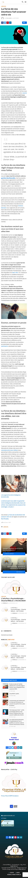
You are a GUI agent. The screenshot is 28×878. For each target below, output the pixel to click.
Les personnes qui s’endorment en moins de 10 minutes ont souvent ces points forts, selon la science (17, 703)
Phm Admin (9, 18)
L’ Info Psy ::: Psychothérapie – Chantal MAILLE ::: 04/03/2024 (18, 644)
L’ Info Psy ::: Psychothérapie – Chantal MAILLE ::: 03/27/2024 (18, 656)
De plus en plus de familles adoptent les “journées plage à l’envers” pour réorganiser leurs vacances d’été (17, 686)
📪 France (3, 818)
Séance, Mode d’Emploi (14, 874)
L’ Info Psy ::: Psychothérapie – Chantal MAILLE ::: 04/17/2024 (18, 609)
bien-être (15, 272)
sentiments (4, 346)
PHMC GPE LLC (14, 866)
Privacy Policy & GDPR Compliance (10, 796)
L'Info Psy (3, 6)
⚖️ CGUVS (11, 872)
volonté (24, 93)
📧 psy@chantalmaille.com (8, 815)
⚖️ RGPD (17, 872)
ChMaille (5, 603)
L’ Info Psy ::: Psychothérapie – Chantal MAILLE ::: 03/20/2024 (18, 667)
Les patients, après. (14, 693)
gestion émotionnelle (8, 178)
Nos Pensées (5, 519)
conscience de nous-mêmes (9, 450)
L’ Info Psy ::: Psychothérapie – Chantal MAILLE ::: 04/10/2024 (18, 619)
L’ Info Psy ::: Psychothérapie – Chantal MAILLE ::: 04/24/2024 (13, 600)
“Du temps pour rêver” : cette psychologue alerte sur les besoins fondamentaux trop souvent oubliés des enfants (16, 712)
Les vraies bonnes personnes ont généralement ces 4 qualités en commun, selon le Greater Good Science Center (16, 722)
